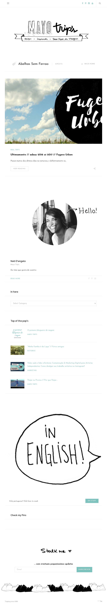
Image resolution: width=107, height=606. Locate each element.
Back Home (90, 64)
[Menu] (8, 3)
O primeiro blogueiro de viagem (40, 330)
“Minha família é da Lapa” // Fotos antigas (45, 347)
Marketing (32, 370)
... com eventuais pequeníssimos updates (53, 564)
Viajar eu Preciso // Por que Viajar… (42, 380)
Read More (15, 278)
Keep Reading (19, 169)
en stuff (92, 501)
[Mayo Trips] (53, 30)
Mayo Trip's (32, 334)
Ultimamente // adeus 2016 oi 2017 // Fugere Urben (42, 155)
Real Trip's (15, 150)
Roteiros (31, 351)
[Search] (99, 3)
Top (100, 601)
